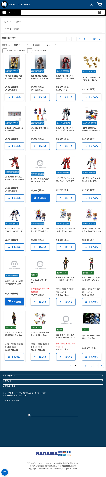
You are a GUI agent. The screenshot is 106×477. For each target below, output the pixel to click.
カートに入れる (14, 97)
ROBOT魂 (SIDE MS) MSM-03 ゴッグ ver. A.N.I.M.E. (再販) (13, 78)
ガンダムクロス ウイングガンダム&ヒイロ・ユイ (65, 231)
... (89, 38)
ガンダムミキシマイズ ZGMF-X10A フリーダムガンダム (14, 231)
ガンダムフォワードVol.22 (39, 281)
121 (94, 38)
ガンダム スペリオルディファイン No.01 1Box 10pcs (91, 80)
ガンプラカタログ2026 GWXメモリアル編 (40, 180)
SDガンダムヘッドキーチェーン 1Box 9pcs (40, 333)
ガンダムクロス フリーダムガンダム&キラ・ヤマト (40, 231)
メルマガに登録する (11, 400)
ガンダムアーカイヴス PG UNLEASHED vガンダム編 (65, 337)
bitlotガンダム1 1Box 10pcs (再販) (14, 129)
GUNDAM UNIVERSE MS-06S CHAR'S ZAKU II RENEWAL (14, 179)
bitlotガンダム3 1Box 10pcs (39, 129)
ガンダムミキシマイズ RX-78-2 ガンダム (91, 179)
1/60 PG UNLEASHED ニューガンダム (91, 336)
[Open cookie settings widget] (4, 472)
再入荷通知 (42, 198)
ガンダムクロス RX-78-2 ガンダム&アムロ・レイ (91, 231)
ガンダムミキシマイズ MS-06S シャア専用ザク (65, 181)
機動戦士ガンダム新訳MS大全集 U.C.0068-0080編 (14, 284)
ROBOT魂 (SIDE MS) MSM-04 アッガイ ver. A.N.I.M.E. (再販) (40, 78)
